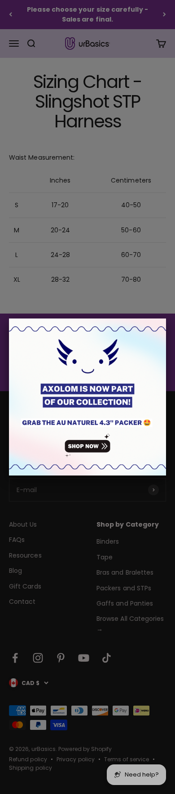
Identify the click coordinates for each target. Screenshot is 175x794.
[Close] (166, 318)
